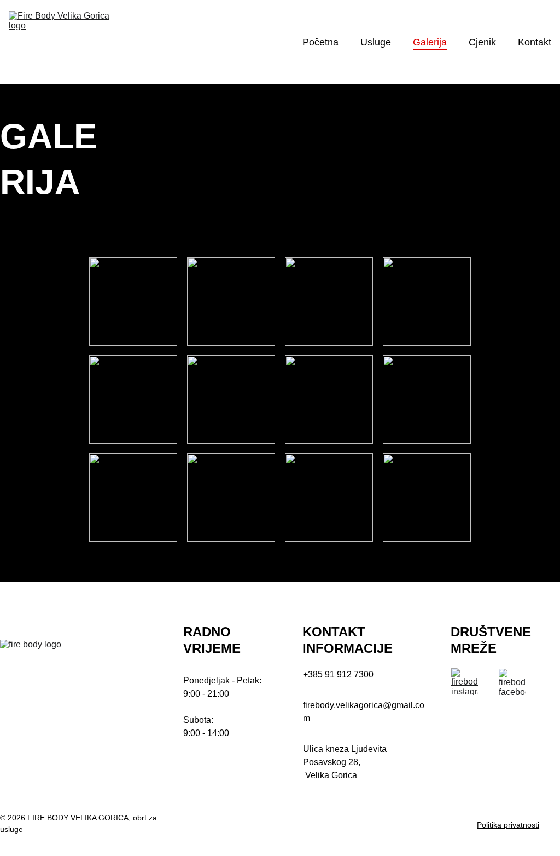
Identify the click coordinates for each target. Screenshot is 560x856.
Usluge (375, 42)
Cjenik (482, 42)
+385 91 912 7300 (338, 674)
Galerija (430, 42)
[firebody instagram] (464, 681)
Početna (320, 42)
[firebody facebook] (512, 682)
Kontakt (534, 42)
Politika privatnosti (508, 824)
